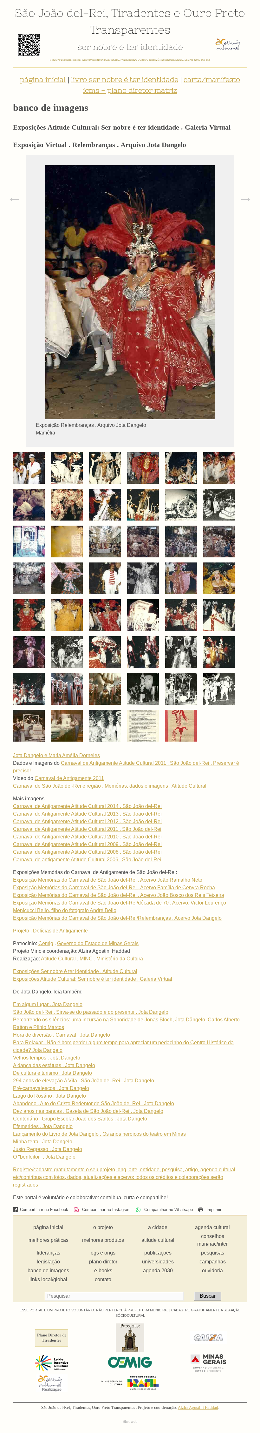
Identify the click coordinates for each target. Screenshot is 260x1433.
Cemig (45, 943)
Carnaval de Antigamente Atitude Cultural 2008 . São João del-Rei (87, 852)
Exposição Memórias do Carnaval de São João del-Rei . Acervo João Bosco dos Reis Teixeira (118, 895)
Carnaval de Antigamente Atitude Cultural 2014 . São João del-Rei (87, 806)
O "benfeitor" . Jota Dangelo (44, 1157)
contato (103, 1279)
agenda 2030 (158, 1270)
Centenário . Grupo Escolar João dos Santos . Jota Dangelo (80, 1118)
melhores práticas (48, 1240)
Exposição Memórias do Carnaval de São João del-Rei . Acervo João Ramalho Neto (107, 880)
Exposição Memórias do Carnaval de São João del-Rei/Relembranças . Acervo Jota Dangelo (117, 918)
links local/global (48, 1279)
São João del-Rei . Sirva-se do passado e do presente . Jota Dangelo (90, 1012)
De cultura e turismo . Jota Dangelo (52, 1073)
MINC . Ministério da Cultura (111, 958)
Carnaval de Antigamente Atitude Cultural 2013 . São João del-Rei (87, 814)
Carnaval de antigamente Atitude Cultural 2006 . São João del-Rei (87, 859)
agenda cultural (212, 1227)
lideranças (48, 1252)
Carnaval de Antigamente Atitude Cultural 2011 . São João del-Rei (87, 829)
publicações (158, 1252)
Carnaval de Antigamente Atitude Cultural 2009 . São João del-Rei (87, 844)
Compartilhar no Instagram (105, 1209)
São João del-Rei (60, 12)
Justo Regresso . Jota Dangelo (47, 1149)
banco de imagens (48, 1270)
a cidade (157, 1227)
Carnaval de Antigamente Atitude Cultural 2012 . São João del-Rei (87, 821)
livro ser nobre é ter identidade (124, 79)
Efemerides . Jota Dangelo (43, 1126)
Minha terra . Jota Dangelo (42, 1141)
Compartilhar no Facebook (44, 1209)
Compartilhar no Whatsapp (167, 1209)
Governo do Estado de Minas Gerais (98, 943)
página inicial (43, 79)
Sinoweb (130, 1421)
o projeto (103, 1227)
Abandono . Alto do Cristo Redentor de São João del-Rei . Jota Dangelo (93, 1103)
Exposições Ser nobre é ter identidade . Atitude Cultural (75, 971)
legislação (48, 1261)
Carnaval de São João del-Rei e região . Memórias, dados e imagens (90, 786)
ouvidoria (212, 1270)
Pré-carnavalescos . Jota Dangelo (51, 1088)
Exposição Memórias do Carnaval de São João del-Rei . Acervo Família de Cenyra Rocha (114, 887)
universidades (158, 1261)
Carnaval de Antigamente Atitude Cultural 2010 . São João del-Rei (87, 836)
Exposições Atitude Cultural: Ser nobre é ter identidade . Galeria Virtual (92, 979)
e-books (103, 1270)
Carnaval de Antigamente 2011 (69, 778)
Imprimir (213, 1209)
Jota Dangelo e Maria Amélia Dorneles (56, 755)
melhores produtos (103, 1240)
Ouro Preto (214, 12)
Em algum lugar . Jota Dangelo (47, 1004)
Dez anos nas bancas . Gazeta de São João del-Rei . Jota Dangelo (88, 1111)
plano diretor (103, 1261)
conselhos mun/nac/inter (212, 1240)
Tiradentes (141, 12)
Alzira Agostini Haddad (198, 1407)
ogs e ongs (103, 1252)
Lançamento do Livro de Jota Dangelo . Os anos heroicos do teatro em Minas (99, 1134)
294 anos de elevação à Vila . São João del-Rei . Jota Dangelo (83, 1080)
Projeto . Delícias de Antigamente (50, 930)
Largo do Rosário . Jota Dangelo (49, 1096)
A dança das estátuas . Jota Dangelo (54, 1065)
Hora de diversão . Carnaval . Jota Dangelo (61, 1035)
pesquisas (212, 1252)
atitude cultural (157, 1240)
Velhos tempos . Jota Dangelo (46, 1057)
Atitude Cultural (189, 786)
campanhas (212, 1261)
